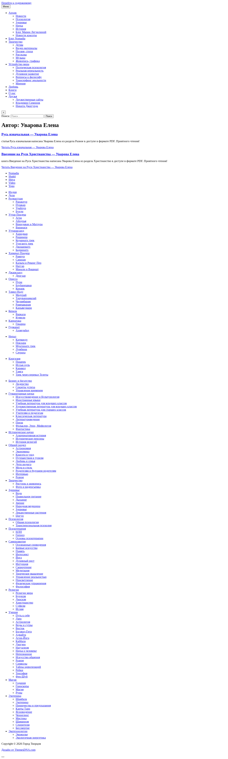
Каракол (21, 368)
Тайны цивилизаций (28, 666)
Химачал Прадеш (19, 253)
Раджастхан (16, 198)
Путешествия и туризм (29, 457)
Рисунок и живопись (28, 483)
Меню (6, 6)
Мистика (21, 718)
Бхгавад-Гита (24, 631)
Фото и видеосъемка (28, 486)
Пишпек (21, 361)
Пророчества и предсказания (33, 705)
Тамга (19, 371)
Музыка (20, 57)
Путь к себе (23, 615)
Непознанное (24, 654)
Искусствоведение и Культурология (37, 396)
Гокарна (20, 323)
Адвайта (21, 634)
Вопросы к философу (29, 77)
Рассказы (21, 54)
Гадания (21, 683)
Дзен (19, 618)
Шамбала (21, 699)
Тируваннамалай (26, 298)
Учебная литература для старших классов (41, 409)
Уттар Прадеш (17, 214)
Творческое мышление (29, 573)
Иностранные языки (28, 400)
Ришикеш (21, 237)
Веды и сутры (24, 625)
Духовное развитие (27, 73)
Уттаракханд (16, 230)
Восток (20, 628)
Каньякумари (24, 307)
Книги (13, 89)
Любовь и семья (25, 461)
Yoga (11, 186)
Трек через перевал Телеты (32, 374)
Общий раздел (17, 445)
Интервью (22, 474)
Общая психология (27, 522)
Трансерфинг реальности (31, 80)
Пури (19, 282)
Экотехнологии (18, 731)
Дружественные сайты (29, 99)
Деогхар (21, 275)
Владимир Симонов (28, 102)
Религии (14, 589)
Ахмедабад (22, 330)
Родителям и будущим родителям (36, 470)
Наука (19, 25)
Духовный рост (25, 560)
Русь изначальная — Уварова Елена (29, 134)
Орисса (13, 278)
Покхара (21, 342)
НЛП (19, 531)
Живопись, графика (28, 61)
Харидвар (22, 233)
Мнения (20, 83)
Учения (13, 612)
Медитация (22, 570)
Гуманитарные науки (21, 393)
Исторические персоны (30, 438)
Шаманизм (22, 721)
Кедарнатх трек (25, 240)
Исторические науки (21, 432)
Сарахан (21, 259)
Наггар (20, 266)
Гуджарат (14, 327)
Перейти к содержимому (16, 2)
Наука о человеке (26, 650)
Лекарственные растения (31, 512)
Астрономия (23, 448)
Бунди (19, 211)
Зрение (20, 502)
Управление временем (29, 390)
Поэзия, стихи (24, 51)
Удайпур (21, 208)
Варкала (21, 314)
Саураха (20, 352)
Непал (12, 336)
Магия (12, 679)
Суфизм (20, 605)
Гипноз (20, 535)
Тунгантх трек (24, 243)
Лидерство (22, 383)
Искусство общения (28, 657)
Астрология (23, 621)
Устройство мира (19, 64)
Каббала (21, 641)
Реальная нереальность (29, 70)
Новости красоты (26, 35)
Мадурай (21, 295)
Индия (13, 192)
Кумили (20, 317)
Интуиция (22, 564)
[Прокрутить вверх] (2, 756)
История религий (26, 441)
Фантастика (23, 428)
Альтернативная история (31, 435)
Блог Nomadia (17, 38)
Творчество (15, 41)
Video (12, 182)
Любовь (13, 86)
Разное (20, 477)
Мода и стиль (24, 467)
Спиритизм (23, 724)
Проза (19, 422)
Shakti (12, 176)
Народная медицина (28, 506)
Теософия (21, 673)
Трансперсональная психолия (33, 525)
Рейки (19, 670)
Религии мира (24, 592)
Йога (19, 557)
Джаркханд (15, 272)
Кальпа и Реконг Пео (28, 262)
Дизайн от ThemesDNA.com (18, 749)
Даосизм (21, 599)
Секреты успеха (25, 387)
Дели (12, 195)
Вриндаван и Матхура (29, 224)
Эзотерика (15, 695)
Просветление (24, 580)
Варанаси (21, 227)
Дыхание (21, 499)
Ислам (20, 609)
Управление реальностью (31, 576)
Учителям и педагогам (29, 412)
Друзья (13, 96)
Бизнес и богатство (20, 380)
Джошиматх (23, 246)
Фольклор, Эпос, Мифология (33, 425)
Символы (21, 663)
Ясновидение (24, 711)
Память (20, 551)
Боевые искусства (26, 547)
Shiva (12, 179)
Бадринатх (22, 250)
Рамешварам (23, 304)
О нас (12, 93)
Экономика (22, 451)
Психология (23, 19)
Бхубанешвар (24, 285)
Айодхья (21, 221)
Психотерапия (17, 528)
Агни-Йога (22, 637)
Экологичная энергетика (31, 737)
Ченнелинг (22, 715)
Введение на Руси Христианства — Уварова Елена (40, 154)
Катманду (22, 339)
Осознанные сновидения (31, 544)
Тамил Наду (16, 291)
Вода (19, 493)
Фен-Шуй (22, 676)
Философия (23, 586)
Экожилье (22, 734)
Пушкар (20, 204)
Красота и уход (25, 454)
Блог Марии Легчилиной (31, 32)
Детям (19, 44)
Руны (19, 692)
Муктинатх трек (25, 346)
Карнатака (15, 320)
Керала (13, 311)
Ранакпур (21, 201)
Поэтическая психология (31, 67)
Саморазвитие (17, 541)
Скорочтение (24, 567)
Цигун (20, 515)
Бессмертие (23, 728)
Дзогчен (21, 644)
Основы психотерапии (29, 538)
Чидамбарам (23, 301)
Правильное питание (28, 496)
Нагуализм (22, 647)
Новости (21, 16)
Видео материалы (26, 48)
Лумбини (21, 349)
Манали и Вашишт (27, 269)
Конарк (20, 288)
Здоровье (21, 22)
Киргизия (14, 358)
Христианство (24, 602)
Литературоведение (28, 419)
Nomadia (14, 173)
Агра (19, 217)
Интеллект (22, 554)
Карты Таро (23, 708)
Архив (13, 12)
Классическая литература (31, 416)
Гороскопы (22, 686)
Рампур (20, 256)
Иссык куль (23, 365)
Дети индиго (23, 464)
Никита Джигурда (27, 106)
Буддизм (21, 596)
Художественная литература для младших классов (46, 406)
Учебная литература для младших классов (41, 403)
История (21, 28)
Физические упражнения (31, 583)
